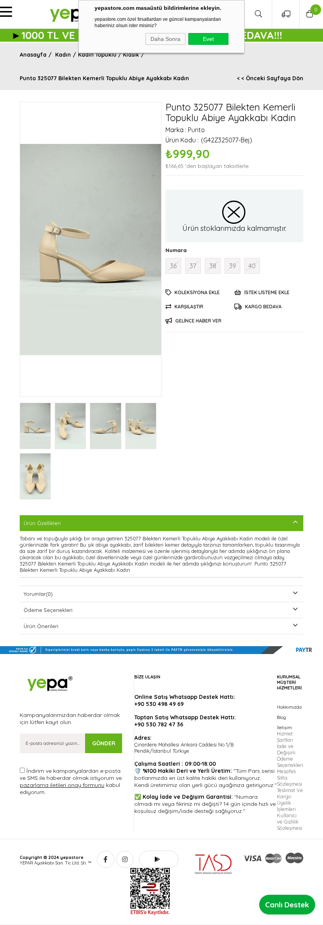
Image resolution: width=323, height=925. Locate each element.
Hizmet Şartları (285, 736)
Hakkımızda (289, 707)
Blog (281, 717)
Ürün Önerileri (41, 626)
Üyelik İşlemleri (286, 806)
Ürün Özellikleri (42, 523)
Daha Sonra (165, 39)
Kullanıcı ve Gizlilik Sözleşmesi (289, 821)
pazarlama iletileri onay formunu (62, 785)
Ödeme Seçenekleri (48, 610)
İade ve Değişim (286, 749)
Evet (208, 39)
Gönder (103, 743)
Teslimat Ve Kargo (290, 793)
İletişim (284, 727)
